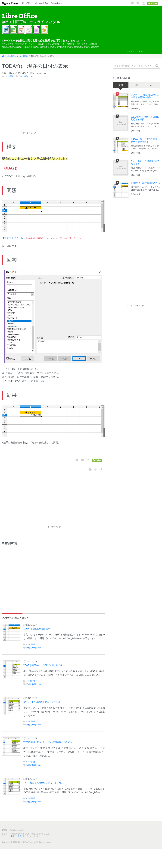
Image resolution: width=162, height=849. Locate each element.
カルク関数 (23, 56)
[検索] (157, 66)
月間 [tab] (136, 85)
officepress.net (10, 3)
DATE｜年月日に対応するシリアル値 (41, 702)
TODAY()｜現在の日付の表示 (145, 183)
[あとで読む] (138, 3)
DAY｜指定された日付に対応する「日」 (43, 782)
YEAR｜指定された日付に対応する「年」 (44, 665)
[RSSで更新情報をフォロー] (143, 3)
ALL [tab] (152, 85)
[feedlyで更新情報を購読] (152, 3)
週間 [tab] (120, 85)
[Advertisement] (136, 29)
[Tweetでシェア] (132, 3)
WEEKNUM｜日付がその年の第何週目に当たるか (47, 742)
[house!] (90, 469)
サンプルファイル (13, 237)
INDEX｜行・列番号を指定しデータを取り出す (145, 140)
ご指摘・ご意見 (15, 836)
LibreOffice (27, 3)
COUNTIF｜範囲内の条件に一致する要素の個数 (145, 96)
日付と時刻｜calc (26, 76)
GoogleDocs (56, 3)
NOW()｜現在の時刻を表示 (36, 629)
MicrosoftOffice (41, 3)
